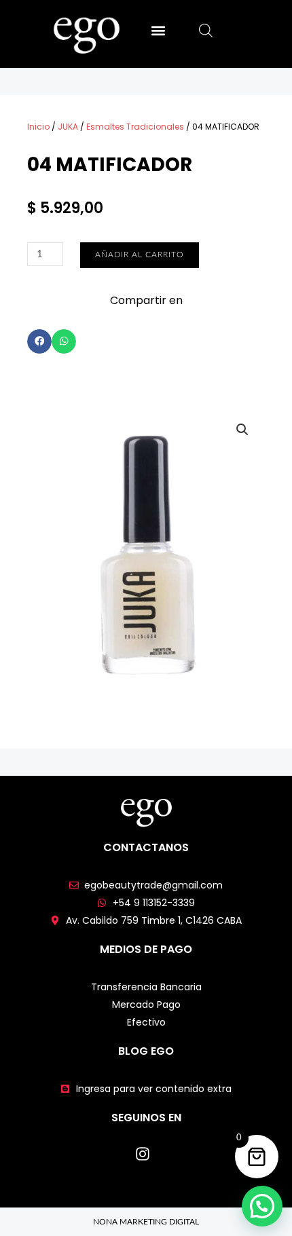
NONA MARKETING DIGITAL (146, 1222)
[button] (158, 30)
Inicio (38, 126)
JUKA (68, 126)
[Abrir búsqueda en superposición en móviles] (206, 31)
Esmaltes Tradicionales (135, 126)
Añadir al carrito (139, 254)
